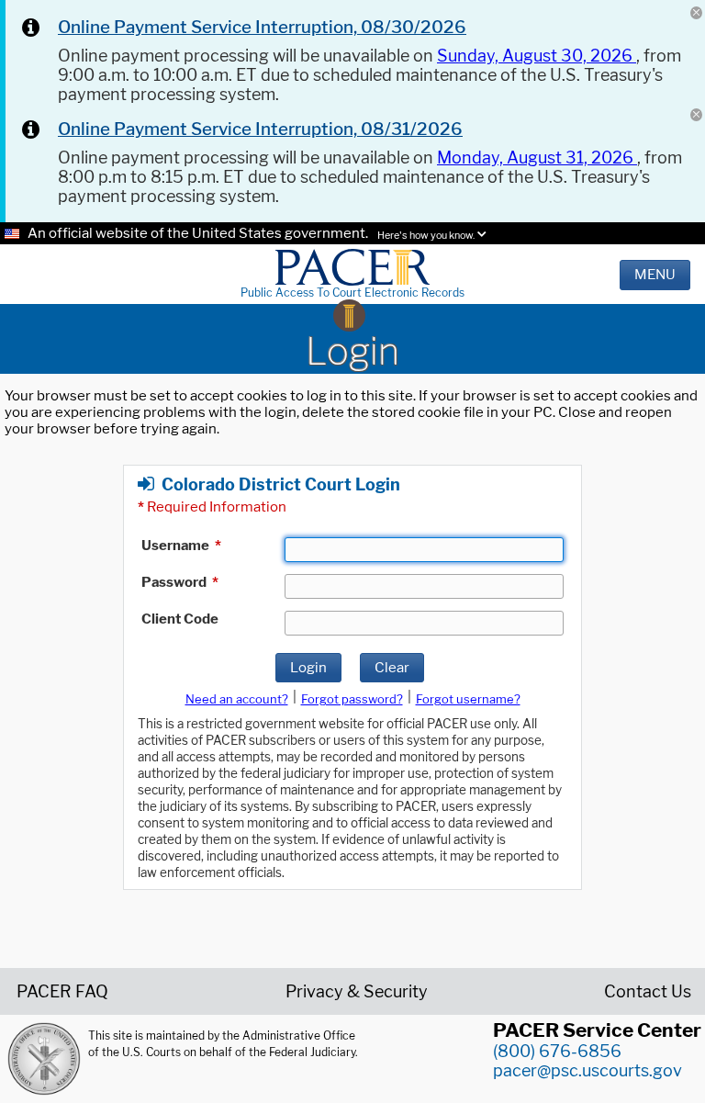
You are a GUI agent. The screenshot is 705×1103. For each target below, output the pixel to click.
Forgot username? (468, 699)
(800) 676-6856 (557, 1051)
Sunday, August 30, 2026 (536, 55)
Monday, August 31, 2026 (537, 157)
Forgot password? (352, 699)
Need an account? (236, 699)
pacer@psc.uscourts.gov (587, 1070)
